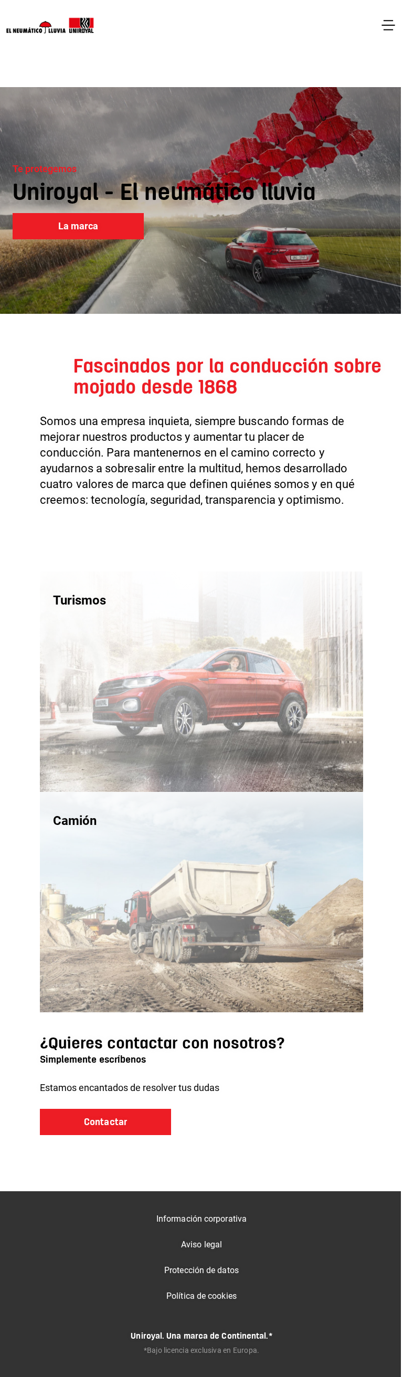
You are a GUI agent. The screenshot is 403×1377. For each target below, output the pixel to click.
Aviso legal (201, 1244)
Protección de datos (201, 1270)
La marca (78, 225)
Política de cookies (201, 1296)
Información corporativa (201, 1219)
